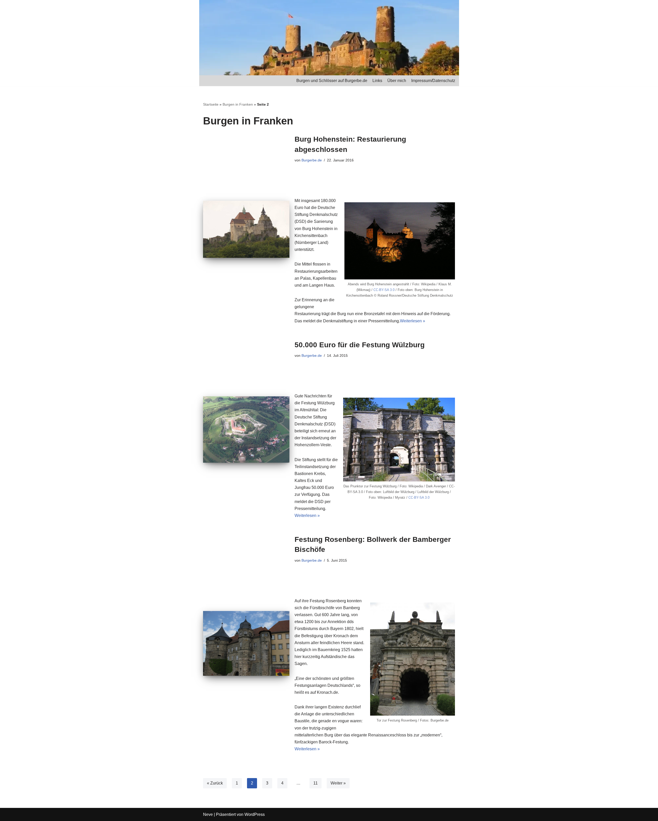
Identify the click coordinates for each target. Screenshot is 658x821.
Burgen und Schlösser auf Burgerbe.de (331, 80)
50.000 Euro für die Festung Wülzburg (360, 345)
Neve (208, 814)
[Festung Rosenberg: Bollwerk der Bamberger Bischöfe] (246, 643)
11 (315, 783)
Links (377, 80)
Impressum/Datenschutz (433, 80)
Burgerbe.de (311, 160)
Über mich (396, 80)
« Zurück (215, 783)
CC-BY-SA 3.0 (384, 290)
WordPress (254, 814)
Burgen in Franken (238, 104)
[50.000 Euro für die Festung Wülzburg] (246, 429)
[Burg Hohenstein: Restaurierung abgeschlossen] (246, 229)
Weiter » (338, 783)
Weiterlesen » (412, 321)
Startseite (210, 104)
